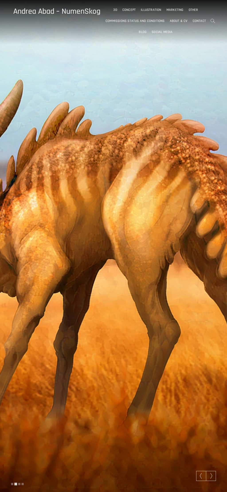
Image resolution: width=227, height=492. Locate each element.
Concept (129, 10)
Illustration (151, 10)
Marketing (175, 10)
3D (115, 10)
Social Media (162, 32)
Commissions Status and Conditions (135, 21)
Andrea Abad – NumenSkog (56, 11)
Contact (199, 21)
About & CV (179, 21)
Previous (201, 476)
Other (193, 10)
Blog (143, 32)
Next (211, 476)
